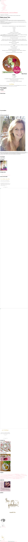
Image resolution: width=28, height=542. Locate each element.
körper (21, 475)
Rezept (21, 476)
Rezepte (15, 85)
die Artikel (3, 3)
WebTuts (16, 541)
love (12, 476)
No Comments (6, 14)
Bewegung (4, 6)
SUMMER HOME (2, 91)
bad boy (7, 474)
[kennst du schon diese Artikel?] (5, 187)
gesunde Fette (14, 475)
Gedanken (4, 7)
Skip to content (2, 1)
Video (7, 478)
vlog (8, 478)
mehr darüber (2, 155)
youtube (14, 478)
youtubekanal (17, 478)
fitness (20, 474)
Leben (23, 475)
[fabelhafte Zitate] (5, 491)
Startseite (3, 2)
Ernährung (4, 4)
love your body (15, 476)
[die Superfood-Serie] (5, 451)
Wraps (11, 478)
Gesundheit (18, 475)
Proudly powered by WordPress (4, 541)
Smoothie (17, 477)
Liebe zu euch (10, 476)
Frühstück (25, 474)
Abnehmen (1, 474)
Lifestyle (4, 8)
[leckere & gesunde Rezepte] (5, 460)
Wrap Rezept (10, 478)
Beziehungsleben (13, 474)
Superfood (2, 478)
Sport (22, 477)
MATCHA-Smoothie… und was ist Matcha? (9, 12)
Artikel (5, 474)
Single (12, 477)
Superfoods (5, 5)
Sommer (20, 477)
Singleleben (14, 477)
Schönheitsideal (2, 477)
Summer (24, 477)
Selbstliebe (10, 477)
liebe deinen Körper (6, 476)
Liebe (1, 476)
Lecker (25, 475)
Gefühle (1, 475)
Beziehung (9, 474)
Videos (4, 9)
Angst (3, 474)
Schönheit (24, 476)
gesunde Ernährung (8, 475)
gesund (23, 85)
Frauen (22, 474)
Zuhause (21, 478)
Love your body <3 (11, 85)
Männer (18, 476)
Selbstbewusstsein (6, 477)
